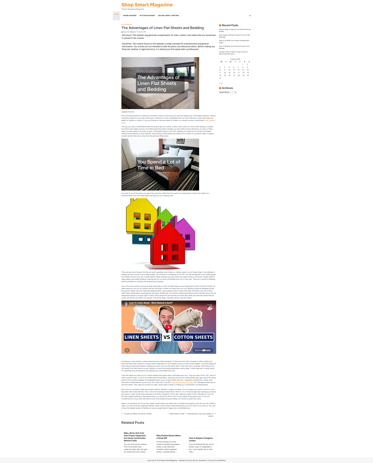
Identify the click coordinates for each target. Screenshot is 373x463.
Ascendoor (203, 460)
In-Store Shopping (147, 15)
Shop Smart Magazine (147, 4)
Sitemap (182, 460)
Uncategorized (126, 24)
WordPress (221, 460)
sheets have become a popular (182, 382)
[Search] (250, 15)
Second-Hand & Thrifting (168, 15)
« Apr (221, 83)
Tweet (116, 14)
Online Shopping (129, 15)
